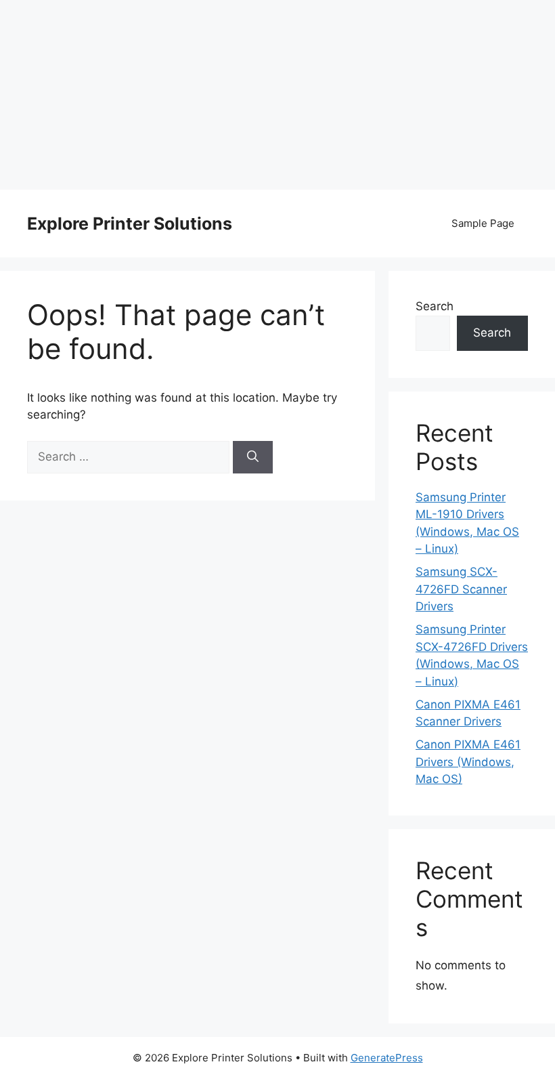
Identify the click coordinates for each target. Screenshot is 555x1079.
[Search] (253, 457)
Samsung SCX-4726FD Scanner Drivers (461, 589)
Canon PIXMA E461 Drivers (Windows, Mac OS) (468, 762)
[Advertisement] (277, 95)
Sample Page (482, 223)
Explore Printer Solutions (129, 223)
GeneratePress (387, 1057)
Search (434, 306)
